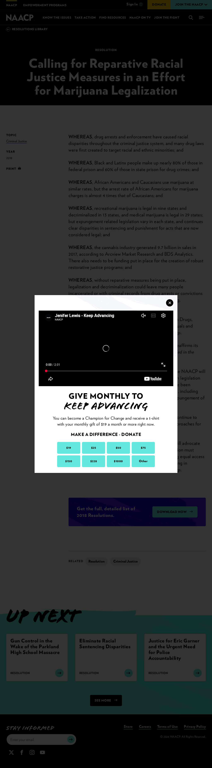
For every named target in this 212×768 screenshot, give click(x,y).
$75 (143, 448)
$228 (93, 461)
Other (143, 461)
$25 (93, 448)
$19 (68, 448)
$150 (68, 461)
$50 (118, 448)
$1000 (118, 461)
